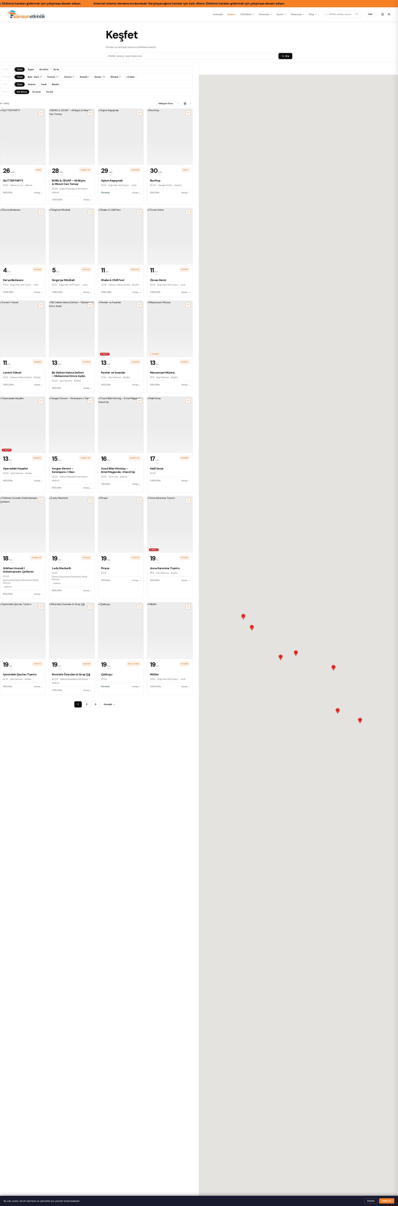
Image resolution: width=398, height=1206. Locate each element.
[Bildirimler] (383, 14)
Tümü (19, 69)
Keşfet (231, 14)
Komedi (84, 77)
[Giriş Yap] (389, 14)
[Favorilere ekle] (41, 112)
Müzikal (116, 77)
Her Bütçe (22, 92)
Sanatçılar (296, 14)
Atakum (31, 84)
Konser (100, 77)
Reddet (371, 1200)
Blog (311, 14)
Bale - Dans (35, 77)
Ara (287, 56)
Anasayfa (218, 14)
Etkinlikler (246, 14)
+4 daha (130, 77)
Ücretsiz (36, 92)
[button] (281, 657)
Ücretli (49, 92)
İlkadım (55, 84)
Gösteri (69, 77)
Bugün (31, 69)
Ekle (370, 14)
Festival (53, 77)
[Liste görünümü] (190, 103)
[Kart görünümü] (185, 103)
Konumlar (264, 14)
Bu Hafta (43, 69)
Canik (43, 84)
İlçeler (280, 14)
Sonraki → (109, 704)
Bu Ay (56, 69)
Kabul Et (386, 1200)
